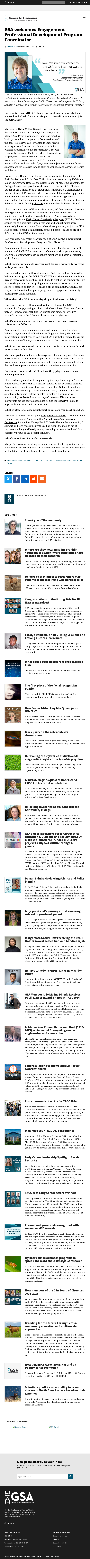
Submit (70, 1476)
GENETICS (8, 1536)
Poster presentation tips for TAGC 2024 (50, 1101)
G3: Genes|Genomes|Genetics (16, 1539)
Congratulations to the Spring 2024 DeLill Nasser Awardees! (52, 601)
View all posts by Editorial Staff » (31, 495)
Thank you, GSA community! (43, 520)
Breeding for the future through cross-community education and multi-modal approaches (51, 1326)
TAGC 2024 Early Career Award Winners (50, 1193)
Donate (56, 1539)
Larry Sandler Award (53, 415)
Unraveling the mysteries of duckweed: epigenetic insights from (54, 757)
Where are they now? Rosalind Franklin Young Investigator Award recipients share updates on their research (54, 553)
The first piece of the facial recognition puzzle (51, 687)
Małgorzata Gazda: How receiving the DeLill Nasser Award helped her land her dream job (55, 939)
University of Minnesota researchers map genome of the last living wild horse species (54, 578)
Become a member (60, 1536)
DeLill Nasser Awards (15, 460)
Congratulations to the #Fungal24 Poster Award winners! (52, 1067)
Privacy (57, 1556)
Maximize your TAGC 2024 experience (50, 1131)
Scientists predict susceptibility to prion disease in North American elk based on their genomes (55, 1390)
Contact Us (57, 1546)
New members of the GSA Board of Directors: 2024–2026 (55, 1292)
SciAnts (38, 203)
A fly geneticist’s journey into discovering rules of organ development (53, 912)
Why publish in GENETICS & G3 (16, 1543)
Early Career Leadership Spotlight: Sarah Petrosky (52, 1158)
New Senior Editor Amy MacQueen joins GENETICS (51, 709)
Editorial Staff (12, 47)
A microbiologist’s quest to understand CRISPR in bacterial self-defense (51, 781)
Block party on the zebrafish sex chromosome (46, 733)
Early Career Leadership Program (45, 219)
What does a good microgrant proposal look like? (54, 663)
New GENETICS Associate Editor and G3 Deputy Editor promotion (50, 1366)
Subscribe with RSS (60, 1543)
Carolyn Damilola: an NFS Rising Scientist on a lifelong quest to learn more (55, 636)
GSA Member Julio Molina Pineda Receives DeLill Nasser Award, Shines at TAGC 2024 (53, 996)
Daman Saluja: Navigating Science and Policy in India (55, 880)
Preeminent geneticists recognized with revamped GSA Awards (52, 1226)
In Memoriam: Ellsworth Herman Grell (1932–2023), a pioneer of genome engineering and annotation (54, 1030)
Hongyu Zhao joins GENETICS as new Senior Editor (53, 972)
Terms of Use (49, 1556)
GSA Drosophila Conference (60, 460)
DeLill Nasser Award (59, 216)
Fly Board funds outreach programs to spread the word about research (53, 1259)
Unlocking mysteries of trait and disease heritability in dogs (52, 808)
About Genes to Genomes (14, 1546)
